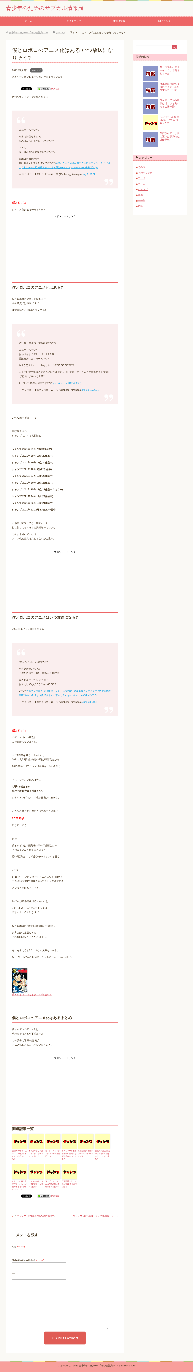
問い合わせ (164, 21)
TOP (28, 32)
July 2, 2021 (88, 174)
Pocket (55, 88)
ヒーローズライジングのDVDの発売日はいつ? (52, 1153)
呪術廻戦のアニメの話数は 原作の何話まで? (69, 1184)
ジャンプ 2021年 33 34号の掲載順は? (93, 1216)
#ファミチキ (90, 691)
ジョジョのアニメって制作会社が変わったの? (36, 1184)
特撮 (140, 206)
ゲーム (141, 184)
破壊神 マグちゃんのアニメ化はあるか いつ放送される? (19, 1155)
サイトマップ (74, 21)
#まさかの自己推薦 (32, 167)
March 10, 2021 (90, 390)
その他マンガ (145, 172)
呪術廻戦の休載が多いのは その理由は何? (85, 1153)
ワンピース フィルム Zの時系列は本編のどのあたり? (52, 1184)
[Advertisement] (65, 240)
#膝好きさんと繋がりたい (54, 695)
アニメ (141, 178)
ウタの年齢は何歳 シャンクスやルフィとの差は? (36, 1153)
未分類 (141, 200)
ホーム (28, 21)
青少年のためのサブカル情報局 (44, 8)
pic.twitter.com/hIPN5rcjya (84, 167)
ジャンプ (36, 70)
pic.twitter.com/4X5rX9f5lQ (67, 383)
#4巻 (43, 691)
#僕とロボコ (63, 163)
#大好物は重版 (75, 691)
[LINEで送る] (44, 88)
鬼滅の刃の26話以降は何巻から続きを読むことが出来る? (102, 1155)
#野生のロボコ (62, 167)
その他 (141, 167)
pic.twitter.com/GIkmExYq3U (83, 695)
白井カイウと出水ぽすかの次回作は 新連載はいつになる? (69, 1155)
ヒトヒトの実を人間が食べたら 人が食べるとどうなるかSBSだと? (19, 1185)
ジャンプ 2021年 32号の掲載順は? (35, 1216)
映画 (140, 195)
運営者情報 (119, 21)
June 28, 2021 (89, 702)
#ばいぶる (48, 167)
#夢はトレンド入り (57, 691)
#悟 (100, 691)
